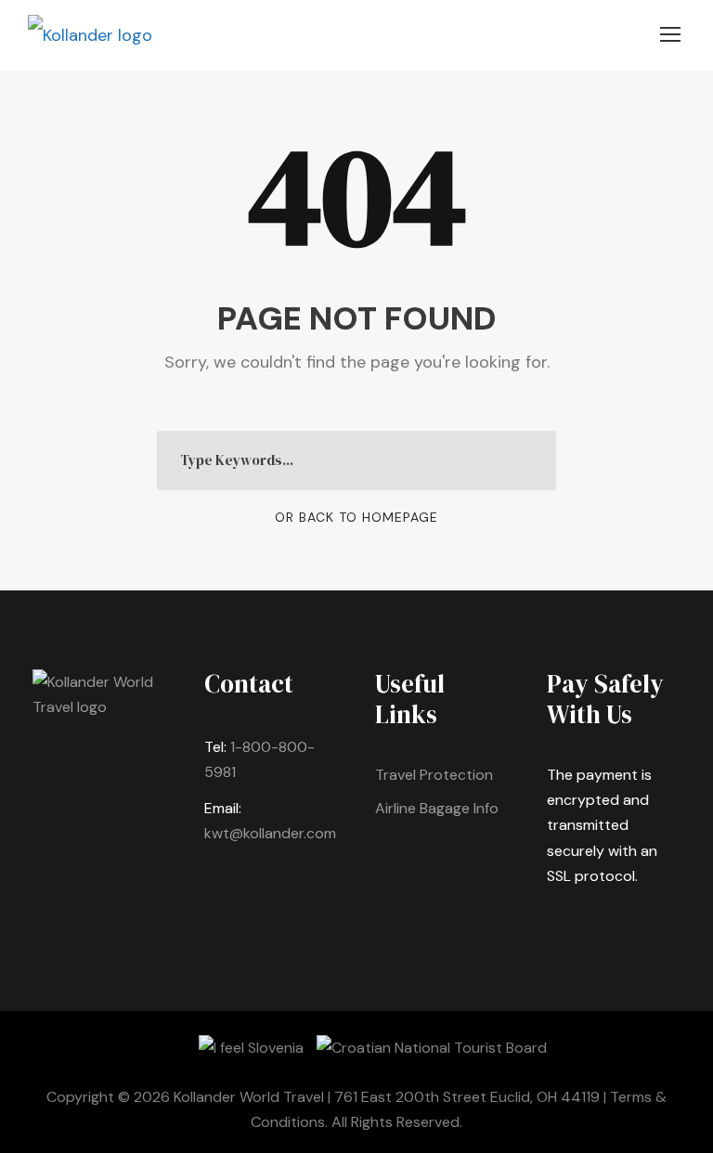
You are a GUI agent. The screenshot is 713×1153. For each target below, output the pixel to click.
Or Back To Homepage (356, 517)
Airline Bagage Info (437, 808)
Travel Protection (434, 774)
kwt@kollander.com (270, 833)
